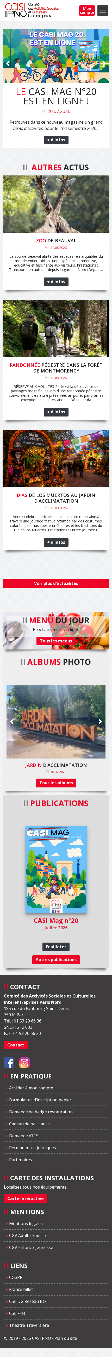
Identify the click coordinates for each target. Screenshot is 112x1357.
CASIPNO (32, 10)
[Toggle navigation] (102, 10)
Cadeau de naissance (29, 1124)
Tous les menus (56, 641)
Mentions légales (26, 1223)
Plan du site (65, 1338)
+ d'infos (56, 140)
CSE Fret (17, 1313)
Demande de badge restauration (41, 1112)
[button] (8, 104)
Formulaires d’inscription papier (40, 1100)
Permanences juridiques (32, 1148)
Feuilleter (56, 947)
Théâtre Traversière (29, 1325)
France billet (21, 1289)
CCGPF (15, 1277)
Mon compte (87, 10)
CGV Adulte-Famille (27, 1235)
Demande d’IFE (23, 1136)
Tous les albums (56, 783)
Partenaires (20, 1160)
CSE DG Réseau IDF (27, 1301)
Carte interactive (25, 1198)
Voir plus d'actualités (56, 583)
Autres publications (56, 959)
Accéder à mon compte (31, 1088)
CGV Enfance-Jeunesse (31, 1247)
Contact (15, 1045)
